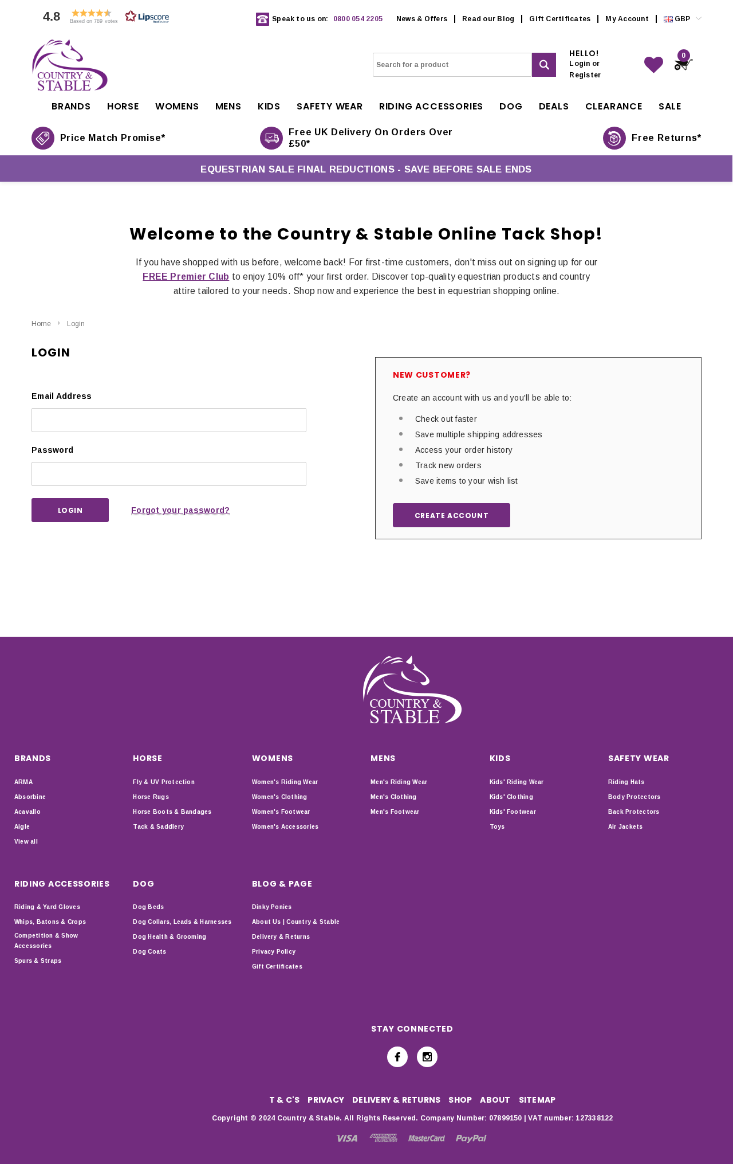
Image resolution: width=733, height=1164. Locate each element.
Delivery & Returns (281, 937)
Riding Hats (626, 782)
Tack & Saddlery (158, 827)
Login (76, 324)
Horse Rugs (150, 797)
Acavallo (27, 812)
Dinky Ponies (272, 907)
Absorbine (30, 797)
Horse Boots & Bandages (172, 812)
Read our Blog (488, 19)
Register (585, 75)
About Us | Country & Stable (296, 922)
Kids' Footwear (513, 812)
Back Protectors (634, 812)
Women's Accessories (285, 827)
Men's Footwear (395, 812)
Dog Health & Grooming (169, 937)
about (495, 1100)
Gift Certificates (559, 19)
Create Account (451, 515)
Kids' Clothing (511, 797)
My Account (626, 19)
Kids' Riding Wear (517, 782)
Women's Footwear (281, 812)
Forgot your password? (180, 510)
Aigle (22, 827)
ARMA (23, 782)
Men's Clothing (393, 797)
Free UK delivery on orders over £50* (371, 137)
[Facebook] (397, 1057)
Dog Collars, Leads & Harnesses (182, 922)
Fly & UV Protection (164, 782)
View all (26, 841)
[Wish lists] (653, 65)
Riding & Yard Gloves (47, 907)
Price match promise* (112, 138)
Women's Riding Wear (285, 782)
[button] (103, 19)
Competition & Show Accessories (46, 940)
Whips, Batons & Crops (50, 922)
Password (52, 449)
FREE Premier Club (186, 276)
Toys (497, 827)
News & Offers (421, 19)
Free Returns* (666, 138)
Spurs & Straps (37, 961)
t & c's (284, 1100)
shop (460, 1100)
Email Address (61, 396)
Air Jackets (625, 827)
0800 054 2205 (358, 19)
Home (41, 324)
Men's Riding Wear (399, 782)
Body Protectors (634, 797)
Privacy (326, 1100)
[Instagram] (427, 1057)
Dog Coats (149, 952)
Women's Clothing (280, 797)
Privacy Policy (273, 952)
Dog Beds (148, 907)
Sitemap (537, 1100)
